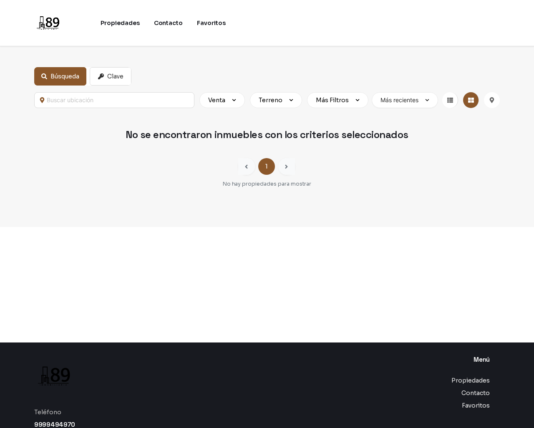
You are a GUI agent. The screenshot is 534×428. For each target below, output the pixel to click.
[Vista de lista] (450, 100)
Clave (115, 76)
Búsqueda (64, 76)
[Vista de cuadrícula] (471, 100)
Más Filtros (332, 100)
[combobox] (118, 100)
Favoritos (476, 405)
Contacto (475, 393)
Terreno (270, 100)
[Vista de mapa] (492, 100)
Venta (216, 100)
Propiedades (470, 380)
